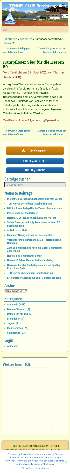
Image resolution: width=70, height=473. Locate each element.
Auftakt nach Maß (17, 230)
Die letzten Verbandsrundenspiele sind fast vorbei (34, 198)
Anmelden (12, 346)
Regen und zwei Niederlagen (22, 213)
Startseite (11, 39)
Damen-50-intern (16, 309)
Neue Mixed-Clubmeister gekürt (24, 255)
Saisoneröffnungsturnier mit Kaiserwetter (30, 235)
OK (22, 468)
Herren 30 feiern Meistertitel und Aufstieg (30, 260)
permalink (53, 120)
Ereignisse (13, 318)
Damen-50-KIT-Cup (17, 313)
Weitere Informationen (37, 468)
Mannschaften (15, 328)
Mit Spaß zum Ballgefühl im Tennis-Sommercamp (34, 208)
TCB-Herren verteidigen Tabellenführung (29, 203)
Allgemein (26, 39)
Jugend (11, 323)
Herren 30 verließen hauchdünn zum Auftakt (31, 217)
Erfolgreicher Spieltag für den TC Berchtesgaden (34, 277)
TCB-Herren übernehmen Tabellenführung (30, 273)
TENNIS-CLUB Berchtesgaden (37, 5)
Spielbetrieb (13, 332)
